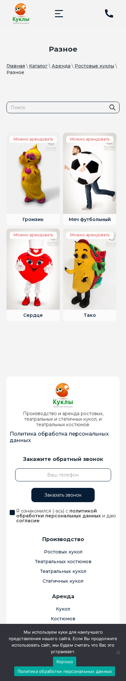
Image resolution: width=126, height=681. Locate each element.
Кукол (63, 609)
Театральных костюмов (63, 561)
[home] (21, 13)
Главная (15, 66)
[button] (59, 13)
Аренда (61, 66)
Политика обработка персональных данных (59, 437)
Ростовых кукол (63, 552)
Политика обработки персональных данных (64, 671)
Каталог (38, 66)
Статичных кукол (63, 581)
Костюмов (63, 619)
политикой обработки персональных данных (58, 513)
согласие (28, 521)
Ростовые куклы (94, 66)
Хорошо (64, 661)
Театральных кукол (63, 571)
